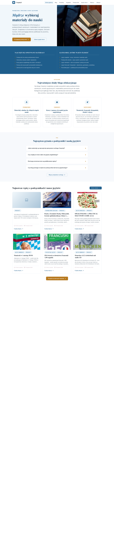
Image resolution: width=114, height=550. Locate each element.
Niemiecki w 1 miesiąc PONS (23, 255)
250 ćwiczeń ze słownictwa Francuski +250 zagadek (56, 256)
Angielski (68, 2)
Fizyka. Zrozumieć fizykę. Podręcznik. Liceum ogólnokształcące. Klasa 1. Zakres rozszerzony (56, 216)
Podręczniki (76, 2)
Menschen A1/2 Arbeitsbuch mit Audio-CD (85, 256)
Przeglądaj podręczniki (20, 39)
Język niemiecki (19, 252)
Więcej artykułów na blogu (56, 174)
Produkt (17, 210)
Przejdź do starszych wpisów (56, 278)
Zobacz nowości (94, 188)
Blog (56, 2)
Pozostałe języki (50, 252)
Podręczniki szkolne (51, 210)
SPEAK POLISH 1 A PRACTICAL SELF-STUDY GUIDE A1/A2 (86, 215)
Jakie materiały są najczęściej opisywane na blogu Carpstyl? (46, 148)
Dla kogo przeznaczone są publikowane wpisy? (42, 161)
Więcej (92, 2)
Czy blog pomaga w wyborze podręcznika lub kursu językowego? (47, 167)
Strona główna (49, 2)
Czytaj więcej (17, 228)
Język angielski (80, 210)
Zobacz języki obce (39, 39)
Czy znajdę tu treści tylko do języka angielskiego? (43, 154)
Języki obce (84, 2)
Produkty (61, 2)
